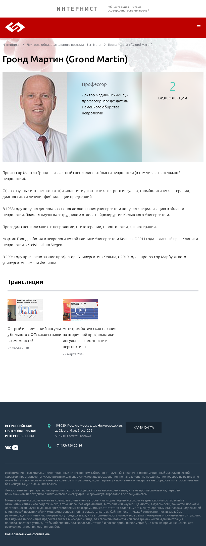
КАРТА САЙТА (144, 427)
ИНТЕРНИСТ (79, 9)
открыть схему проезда (73, 435)
